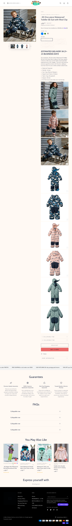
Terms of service (22, 503)
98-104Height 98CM (47, 43)
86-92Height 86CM (59, 39)
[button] (60, 3)
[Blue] (42, 33)
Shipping (43, 25)
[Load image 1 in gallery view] (13, 46)
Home (42, 11)
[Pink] (48, 33)
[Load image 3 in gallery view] (22, 46)
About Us (20, 496)
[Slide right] (30, 46)
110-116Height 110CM (60, 43)
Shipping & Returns (23, 501)
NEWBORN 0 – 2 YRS (37, 498)
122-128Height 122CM (47, 46)
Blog (19, 507)
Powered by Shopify (8, 519)
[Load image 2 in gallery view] (17, 46)
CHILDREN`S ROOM (37, 505)
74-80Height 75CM (47, 39)
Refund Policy (21, 505)
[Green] (45, 33)
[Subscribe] (67, 496)
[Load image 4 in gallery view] (27, 46)
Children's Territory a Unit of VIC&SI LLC (50, 14)
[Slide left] (8, 46)
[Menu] (4, 3)
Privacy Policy (21, 498)
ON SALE (34, 507)
